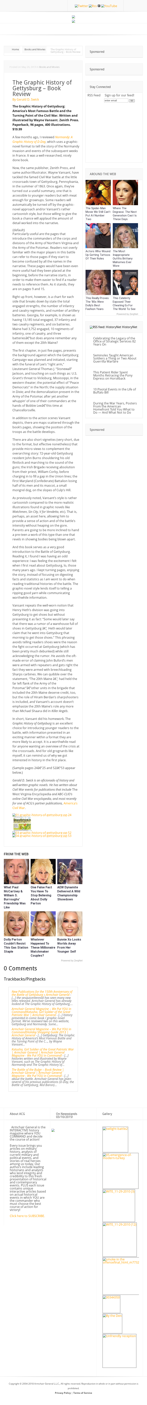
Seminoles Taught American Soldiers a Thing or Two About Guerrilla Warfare (114, 358)
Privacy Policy (63, 1392)
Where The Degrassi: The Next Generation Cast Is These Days (125, 214)
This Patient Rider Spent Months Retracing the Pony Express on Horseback (112, 375)
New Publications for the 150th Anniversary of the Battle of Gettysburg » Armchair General (42, 993)
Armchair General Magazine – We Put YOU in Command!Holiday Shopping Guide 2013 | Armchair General (41, 1032)
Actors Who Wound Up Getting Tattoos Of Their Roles (98, 255)
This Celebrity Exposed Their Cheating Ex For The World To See (124, 303)
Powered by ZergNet (71, 960)
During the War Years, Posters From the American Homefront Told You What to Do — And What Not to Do (115, 408)
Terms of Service (82, 1392)
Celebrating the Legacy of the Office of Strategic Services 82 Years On (114, 341)
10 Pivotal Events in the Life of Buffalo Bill (114, 390)
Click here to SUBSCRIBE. (27, 1216)
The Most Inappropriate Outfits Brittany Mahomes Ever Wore (122, 259)
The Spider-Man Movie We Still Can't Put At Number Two (98, 214)
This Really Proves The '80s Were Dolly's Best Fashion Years (97, 303)
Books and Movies (34, 49)
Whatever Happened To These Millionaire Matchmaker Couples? (43, 947)
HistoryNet (129, 327)
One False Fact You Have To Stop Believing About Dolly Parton (41, 895)
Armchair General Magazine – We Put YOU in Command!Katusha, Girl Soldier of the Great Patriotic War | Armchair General (41, 1012)
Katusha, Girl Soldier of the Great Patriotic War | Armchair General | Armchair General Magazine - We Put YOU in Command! (43, 1052)
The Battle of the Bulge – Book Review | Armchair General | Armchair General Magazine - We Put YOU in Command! (38, 1073)
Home (15, 49)
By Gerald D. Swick (25, 99)
